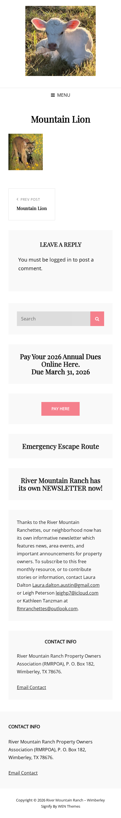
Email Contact (31, 687)
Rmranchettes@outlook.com (47, 609)
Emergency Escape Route (60, 446)
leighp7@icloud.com (77, 593)
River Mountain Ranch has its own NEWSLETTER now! (60, 484)
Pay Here (60, 408)
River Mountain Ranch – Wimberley (75, 800)
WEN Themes (69, 806)
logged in (60, 259)
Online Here (59, 363)
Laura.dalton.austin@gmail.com (66, 585)
